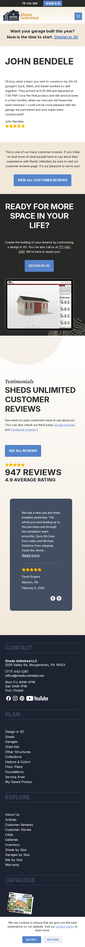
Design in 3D (52, 3)
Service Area (15, 794)
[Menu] (78, 16)
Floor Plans (14, 784)
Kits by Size (14, 877)
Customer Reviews (19, 842)
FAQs (9, 852)
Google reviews (64, 425)
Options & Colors (17, 779)
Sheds (9, 754)
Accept (31, 939)
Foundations (14, 789)
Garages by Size (17, 872)
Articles (10, 837)
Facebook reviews (23, 429)
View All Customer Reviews (42, 180)
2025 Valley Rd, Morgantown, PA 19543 (35, 682)
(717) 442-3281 (16, 689)
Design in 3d (39, 266)
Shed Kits (12, 764)
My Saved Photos (18, 799)
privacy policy (65, 926)
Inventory (12, 862)
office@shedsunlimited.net (24, 693)
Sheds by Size (15, 867)
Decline (53, 939)
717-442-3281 (29, 3)
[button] (34, 577)
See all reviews (23, 451)
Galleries (11, 857)
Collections (13, 774)
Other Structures (18, 769)
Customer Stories (18, 847)
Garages (11, 759)
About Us (12, 832)
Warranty (12, 882)
